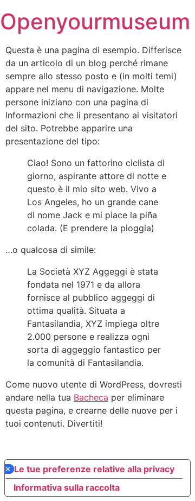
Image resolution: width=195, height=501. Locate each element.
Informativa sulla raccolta (67, 487)
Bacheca (91, 397)
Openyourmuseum (95, 21)
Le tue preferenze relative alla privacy (94, 469)
